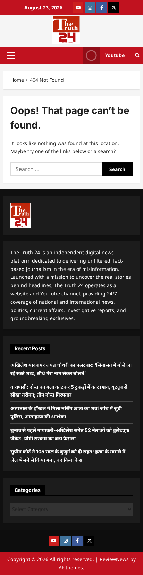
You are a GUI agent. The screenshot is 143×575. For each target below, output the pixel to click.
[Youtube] (78, 7)
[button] (10, 55)
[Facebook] (101, 7)
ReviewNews (114, 559)
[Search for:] (56, 169)
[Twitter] (113, 7)
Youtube (115, 55)
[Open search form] (137, 55)
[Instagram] (90, 7)
